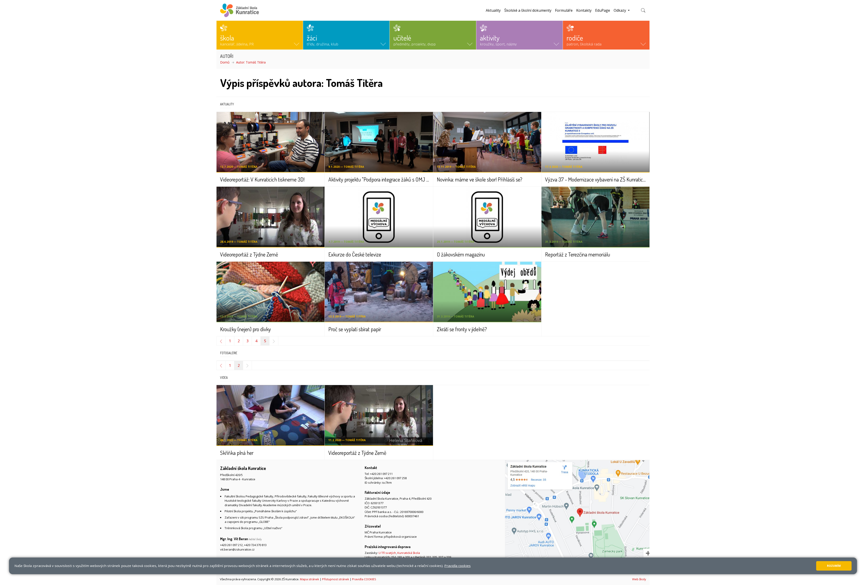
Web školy (639, 579)
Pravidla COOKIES (364, 579)
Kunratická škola (408, 553)
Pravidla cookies (457, 565)
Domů (225, 62)
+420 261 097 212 (231, 545)
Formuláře (564, 10)
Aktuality (493, 10)
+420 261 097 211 (381, 474)
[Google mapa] (577, 516)
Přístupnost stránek (335, 579)
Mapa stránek (309, 579)
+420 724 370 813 (255, 545)
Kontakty (584, 10)
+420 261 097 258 (395, 478)
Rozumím (834, 566)
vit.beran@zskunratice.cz (237, 549)
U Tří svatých (387, 553)
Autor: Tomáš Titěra (251, 62)
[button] (259, 35)
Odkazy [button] (620, 10)
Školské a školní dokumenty (527, 10)
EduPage (602, 10)
